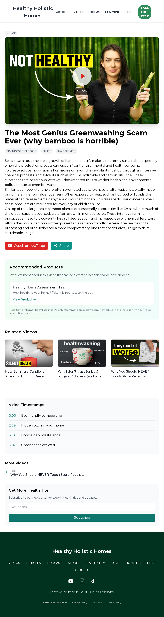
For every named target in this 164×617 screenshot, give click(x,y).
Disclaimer (97, 602)
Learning (112, 12)
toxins (47, 151)
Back (13, 32)
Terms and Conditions (55, 602)
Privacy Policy (79, 602)
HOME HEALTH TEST (141, 563)
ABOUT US (82, 570)
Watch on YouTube (29, 246)
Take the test (145, 12)
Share (64, 246)
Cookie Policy (113, 602)
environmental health (21, 151)
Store (128, 12)
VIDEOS (14, 563)
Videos (78, 12)
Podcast (95, 12)
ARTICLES (33, 563)
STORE (73, 563)
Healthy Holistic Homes (82, 551)
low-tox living (66, 151)
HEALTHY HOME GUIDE (101, 563)
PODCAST (54, 563)
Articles (63, 12)
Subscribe (82, 517)
